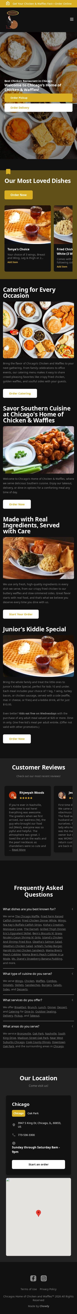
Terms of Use (29, 1289)
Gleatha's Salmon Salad (47, 941)
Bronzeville (24, 1033)
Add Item (12, 262)
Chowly (44, 1306)
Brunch (32, 1007)
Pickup (18, 1015)
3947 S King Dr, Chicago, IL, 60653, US (39, 1124)
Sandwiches (32, 985)
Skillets (19, 985)
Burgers (47, 985)
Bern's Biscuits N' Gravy (47, 933)
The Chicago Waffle (27, 916)
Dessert (62, 1007)
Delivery (8, 1015)
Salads (57, 985)
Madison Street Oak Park (33, 1038)
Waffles (40, 981)
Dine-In (29, 1011)
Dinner (51, 1007)
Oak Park (38, 1033)
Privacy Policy (48, 1289)
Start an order (39, 1164)
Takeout (34, 1015)
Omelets (8, 985)
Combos (52, 981)
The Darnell (31, 929)
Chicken (29, 981)
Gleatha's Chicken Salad (18, 946)
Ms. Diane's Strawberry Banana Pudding (37, 958)
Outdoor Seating (45, 1011)
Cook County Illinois (38, 1042)
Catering (14, 1011)
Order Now (18, 195)
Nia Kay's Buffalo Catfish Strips (22, 924)
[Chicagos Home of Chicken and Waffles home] (12, 19)
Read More (19, 849)
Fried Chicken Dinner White (39, 920)
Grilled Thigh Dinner (52, 929)
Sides (6, 989)
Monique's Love (12, 929)
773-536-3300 (26, 1135)
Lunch (42, 1007)
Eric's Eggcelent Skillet (17, 933)
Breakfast (20, 1007)
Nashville (51, 1033)
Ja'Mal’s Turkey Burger (48, 946)
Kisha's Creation (53, 924)
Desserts (22, 989)
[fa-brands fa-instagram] (44, 1278)
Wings (62, 920)
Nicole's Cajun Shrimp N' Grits (22, 937)
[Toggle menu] (72, 19)
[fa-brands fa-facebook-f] (33, 1278)
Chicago (58, 1046)
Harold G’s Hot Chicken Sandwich (23, 950)
